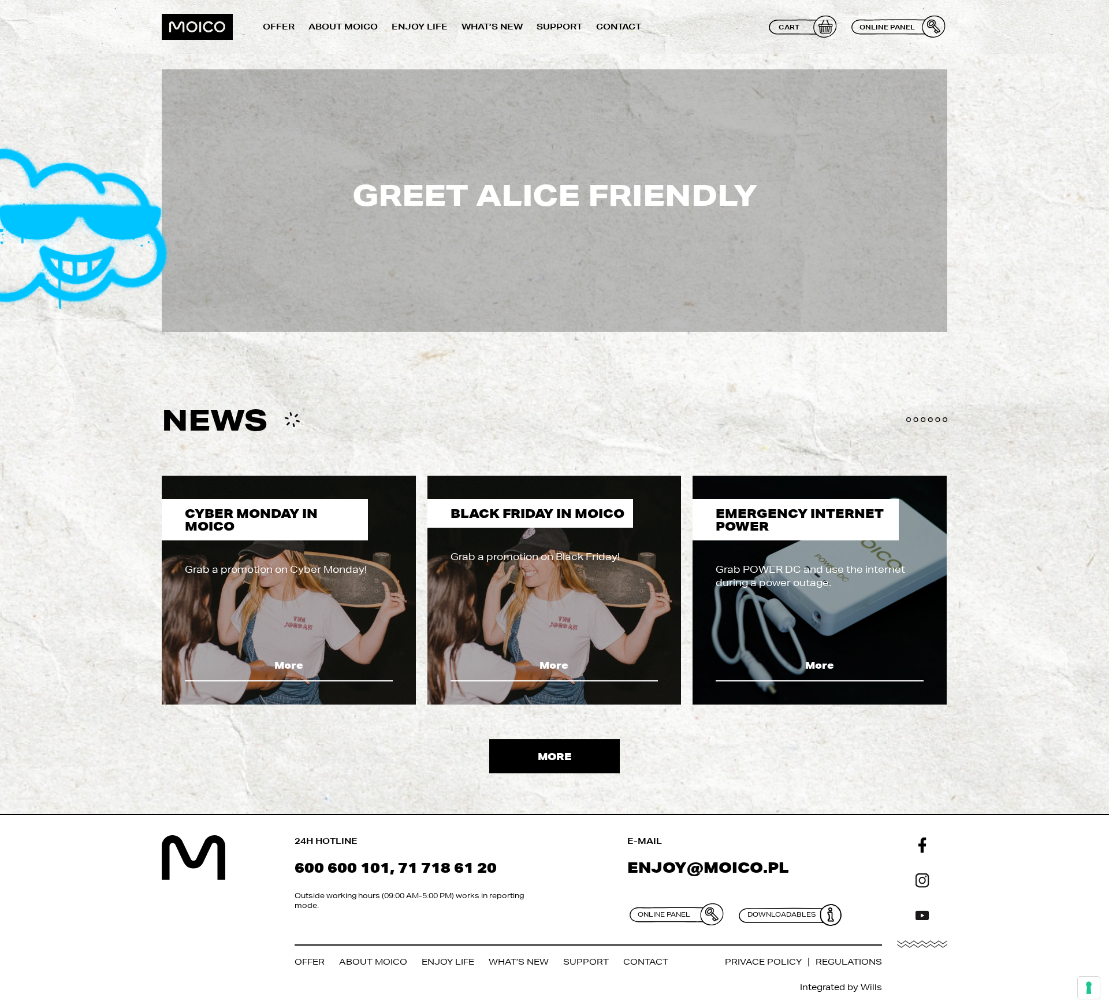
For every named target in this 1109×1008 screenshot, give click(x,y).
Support (559, 26)
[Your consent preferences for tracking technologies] (1089, 988)
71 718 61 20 (447, 867)
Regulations (849, 962)
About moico (343, 26)
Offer (279, 26)
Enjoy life (420, 26)
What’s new (492, 26)
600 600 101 (342, 867)
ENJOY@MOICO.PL (708, 867)
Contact (618, 26)
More (288, 665)
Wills (871, 987)
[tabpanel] (289, 590)
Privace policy (763, 962)
